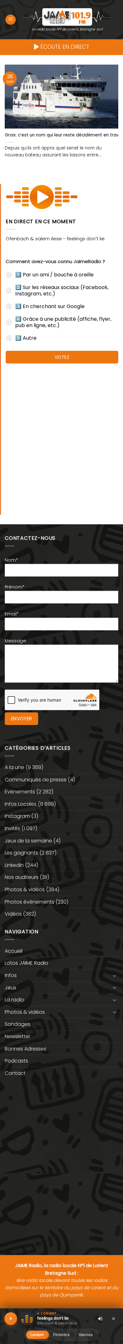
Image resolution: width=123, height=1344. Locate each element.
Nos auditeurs (21, 877)
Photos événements (29, 901)
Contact (15, 1073)
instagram (17, 816)
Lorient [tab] (37, 1334)
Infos (11, 975)
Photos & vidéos (25, 889)
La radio (14, 999)
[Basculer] (114, 975)
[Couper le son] (100, 1319)
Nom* (11, 560)
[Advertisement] (61, 436)
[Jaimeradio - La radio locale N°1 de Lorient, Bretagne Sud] (67, 16)
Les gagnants (21, 852)
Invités (12, 828)
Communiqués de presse (36, 779)
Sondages (17, 1024)
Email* (12, 614)
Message (15, 641)
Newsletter (17, 1036)
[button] (10, 20)
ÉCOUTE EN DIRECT (64, 47)
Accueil (13, 951)
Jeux (10, 987)
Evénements (20, 791)
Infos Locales (21, 804)
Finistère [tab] (61, 1334)
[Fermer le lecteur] (113, 1318)
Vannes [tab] (86, 1334)
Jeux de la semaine (28, 840)
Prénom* (15, 587)
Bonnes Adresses (25, 1048)
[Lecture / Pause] (10, 1318)
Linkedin (14, 865)
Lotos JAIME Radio (26, 963)
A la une (14, 767)
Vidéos (13, 914)
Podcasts (16, 1060)
